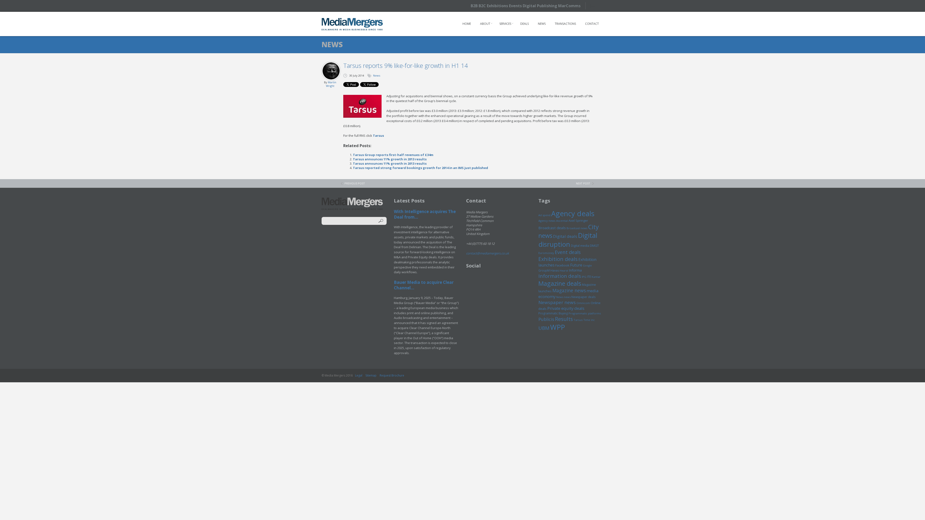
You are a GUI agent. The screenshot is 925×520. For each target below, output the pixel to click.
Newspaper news (557, 302)
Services (505, 24)
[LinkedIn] (603, 5)
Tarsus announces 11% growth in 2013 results (390, 159)
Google (587, 265)
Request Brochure (392, 375)
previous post (354, 183)
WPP (557, 327)
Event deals (568, 252)
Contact (592, 24)
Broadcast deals (552, 227)
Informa (575, 270)
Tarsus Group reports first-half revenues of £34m (393, 155)
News (542, 24)
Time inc (589, 320)
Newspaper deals (583, 297)
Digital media (580, 245)
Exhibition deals (558, 258)
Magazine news (569, 290)
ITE (589, 277)
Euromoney (546, 253)
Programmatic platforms (584, 313)
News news (563, 297)
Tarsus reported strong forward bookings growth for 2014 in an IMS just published (420, 168)
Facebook (562, 265)
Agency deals (573, 213)
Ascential (562, 220)
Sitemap (371, 375)
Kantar (596, 277)
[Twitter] (594, 5)
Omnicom (583, 303)
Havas (554, 270)
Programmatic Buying (553, 313)
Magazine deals (559, 283)
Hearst (564, 270)
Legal (358, 375)
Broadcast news (577, 228)
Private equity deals (565, 308)
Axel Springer (578, 220)
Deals (524, 24)
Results (564, 318)
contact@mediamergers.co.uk (487, 253)
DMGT (594, 245)
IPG (584, 277)
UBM (543, 328)
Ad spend (544, 215)
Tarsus (378, 135)
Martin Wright (331, 84)
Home (466, 24)
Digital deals (565, 236)
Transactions (565, 24)
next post (583, 183)
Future (576, 265)
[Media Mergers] (352, 24)
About (485, 24)
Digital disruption (567, 240)
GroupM (544, 270)
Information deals (559, 276)
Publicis (546, 319)
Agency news (546, 220)
